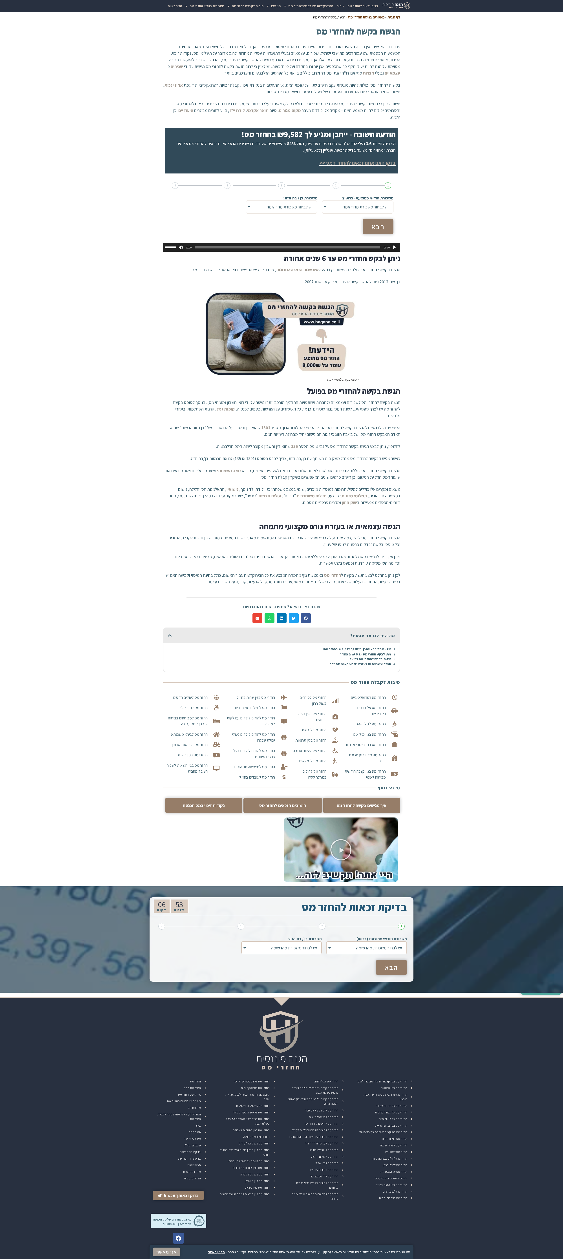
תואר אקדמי (258, 110)
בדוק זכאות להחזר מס (362, 6)
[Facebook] (178, 1238)
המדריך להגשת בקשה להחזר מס (310, 6)
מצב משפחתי (229, 470)
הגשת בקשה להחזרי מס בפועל (370, 659)
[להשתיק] (181, 247)
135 (294, 446)
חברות (368, 73)
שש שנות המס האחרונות (297, 269)
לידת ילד (237, 110)
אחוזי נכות (174, 85)
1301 (265, 428)
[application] (281, 247)
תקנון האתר (216, 1252)
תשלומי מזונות (354, 496)
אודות (340, 6)
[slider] (171, 247)
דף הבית (394, 17)
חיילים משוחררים (312, 496)
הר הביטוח (175, 6)
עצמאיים (392, 73)
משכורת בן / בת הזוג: (300, 198)
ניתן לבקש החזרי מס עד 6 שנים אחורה (365, 654)
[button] (306, 618)
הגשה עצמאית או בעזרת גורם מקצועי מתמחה (360, 664)
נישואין (232, 489)
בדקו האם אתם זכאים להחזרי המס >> (357, 162)
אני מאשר (166, 1252)
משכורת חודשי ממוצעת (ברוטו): (367, 198)
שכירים (177, 66)
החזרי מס (332, 575)
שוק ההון (349, 502)
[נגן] (394, 247)
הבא (378, 226)
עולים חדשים (270, 496)
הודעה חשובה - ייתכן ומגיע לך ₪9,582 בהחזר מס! (357, 649)
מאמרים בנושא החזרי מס (207, 6)
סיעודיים (185, 110)
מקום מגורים (290, 110)
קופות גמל (225, 409)
